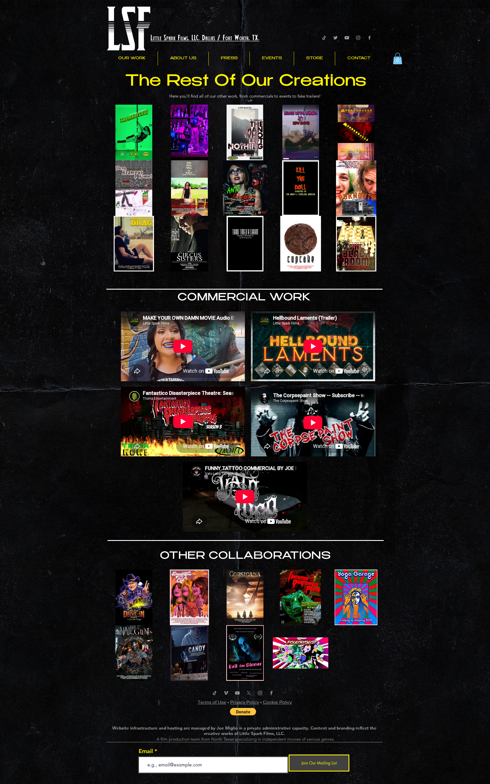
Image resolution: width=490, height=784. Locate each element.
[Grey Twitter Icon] (335, 38)
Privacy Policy (244, 702)
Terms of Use (212, 702)
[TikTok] (324, 38)
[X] (249, 693)
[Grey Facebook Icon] (369, 38)
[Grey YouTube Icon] (347, 38)
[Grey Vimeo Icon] (226, 693)
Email (146, 751)
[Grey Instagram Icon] (358, 38)
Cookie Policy (277, 702)
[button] (132, 59)
